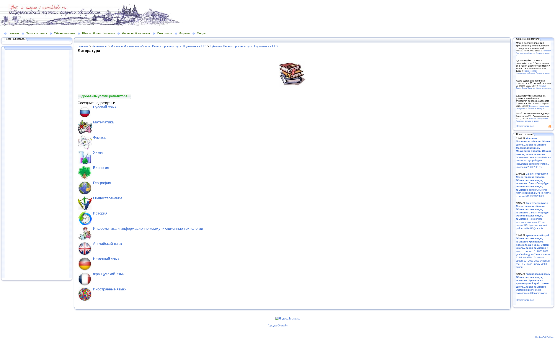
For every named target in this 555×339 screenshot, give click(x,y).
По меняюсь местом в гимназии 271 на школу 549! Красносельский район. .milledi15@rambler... (532, 216)
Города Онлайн (277, 325)
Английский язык (107, 244)
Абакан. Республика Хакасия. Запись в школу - (533, 88)
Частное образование (136, 33)
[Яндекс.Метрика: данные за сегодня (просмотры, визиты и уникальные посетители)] (287, 318)
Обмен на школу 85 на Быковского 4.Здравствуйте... (533, 283)
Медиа (201, 33)
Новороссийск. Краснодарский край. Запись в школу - (533, 73)
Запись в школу (36, 33)
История (100, 213)
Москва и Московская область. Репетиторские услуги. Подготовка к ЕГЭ (158, 46)
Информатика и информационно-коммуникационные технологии (148, 228)
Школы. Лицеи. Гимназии (98, 33)
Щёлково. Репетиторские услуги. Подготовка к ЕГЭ (244, 46)
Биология (101, 168)
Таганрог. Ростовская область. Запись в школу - (533, 53)
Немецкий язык (106, 259)
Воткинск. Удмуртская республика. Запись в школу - (532, 107)
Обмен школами (64, 33)
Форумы (184, 33)
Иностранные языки (110, 289)
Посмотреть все (525, 126)
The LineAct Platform (544, 337)
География (102, 183)
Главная (14, 33)
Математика (103, 122)
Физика (99, 137)
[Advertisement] (36, 164)
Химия (98, 153)
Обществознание (107, 198)
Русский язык (104, 107)
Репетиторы (164, 33)
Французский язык (108, 274)
